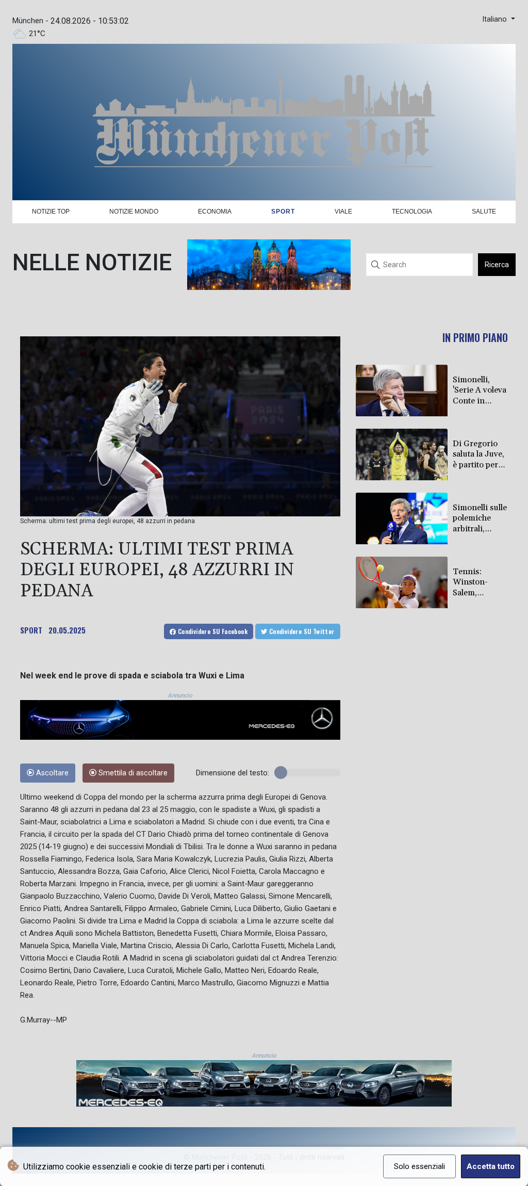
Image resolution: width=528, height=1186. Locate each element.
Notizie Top (51, 211)
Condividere (212, 631)
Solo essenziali (419, 1166)
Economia (215, 211)
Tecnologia (412, 211)
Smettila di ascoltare (132, 773)
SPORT (31, 630)
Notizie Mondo (133, 211)
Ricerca (497, 265)
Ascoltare (51, 773)
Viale (343, 211)
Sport (283, 211)
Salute (484, 211)
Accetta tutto (491, 1166)
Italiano (495, 19)
